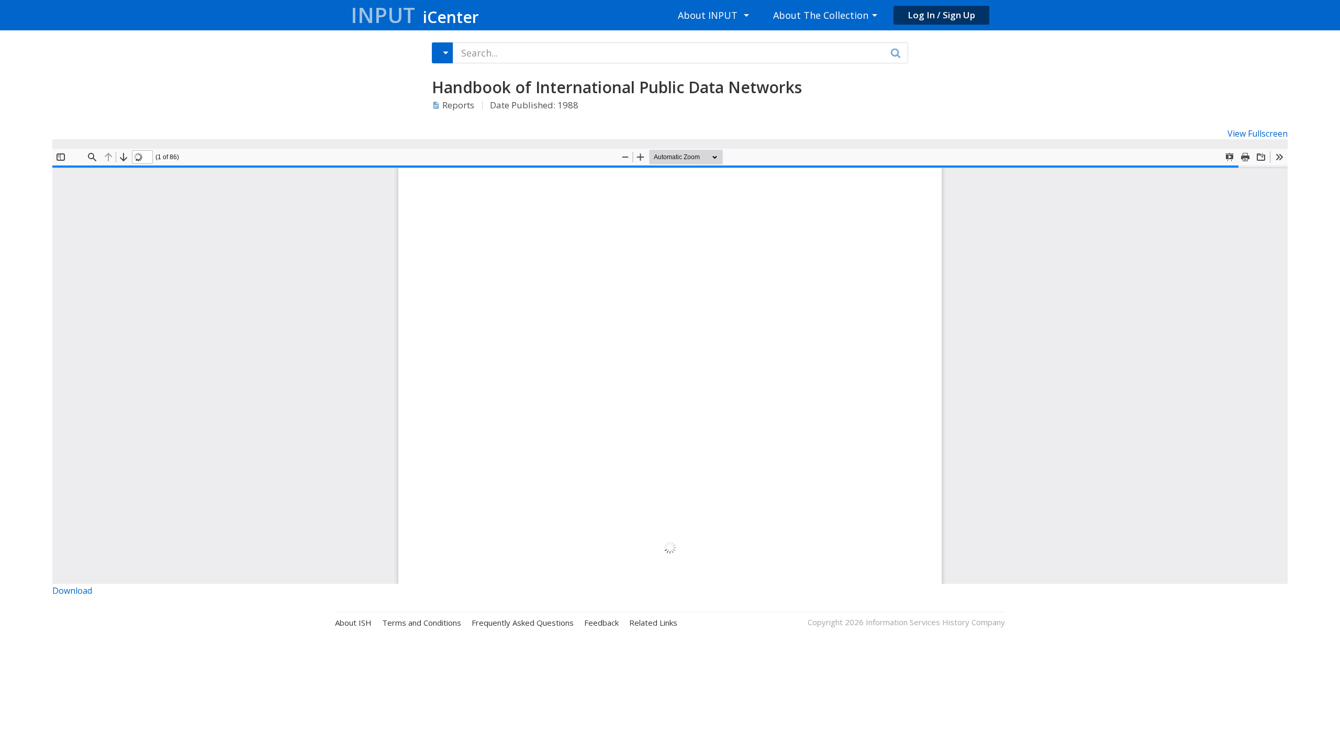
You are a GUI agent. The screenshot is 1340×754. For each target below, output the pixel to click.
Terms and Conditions (421, 623)
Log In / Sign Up (941, 15)
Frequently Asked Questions (523, 623)
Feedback (601, 623)
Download (72, 590)
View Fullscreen (1257, 133)
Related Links (653, 623)
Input (415, 15)
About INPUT (708, 15)
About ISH (353, 623)
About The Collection (820, 15)
